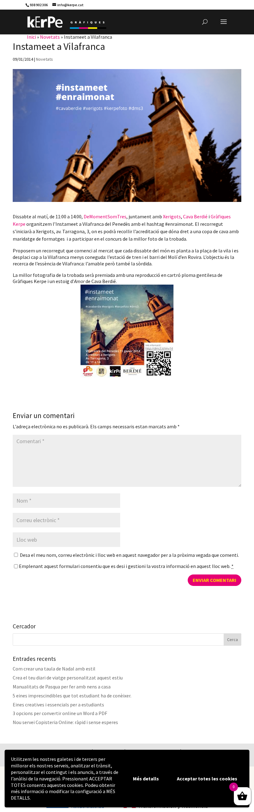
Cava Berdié (195, 216)
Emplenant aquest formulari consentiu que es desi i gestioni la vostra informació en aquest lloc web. (126, 566)
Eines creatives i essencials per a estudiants (58, 704)
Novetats (50, 37)
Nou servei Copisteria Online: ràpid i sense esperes (65, 722)
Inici (31, 37)
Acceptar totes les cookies (207, 778)
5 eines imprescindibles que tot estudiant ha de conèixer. (72, 695)
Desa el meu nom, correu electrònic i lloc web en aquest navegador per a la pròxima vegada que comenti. (129, 555)
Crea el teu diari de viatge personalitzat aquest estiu (68, 677)
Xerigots (172, 216)
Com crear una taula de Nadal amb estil (54, 669)
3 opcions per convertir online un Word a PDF (60, 713)
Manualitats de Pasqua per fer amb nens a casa (62, 686)
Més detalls (146, 778)
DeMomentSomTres (104, 216)
